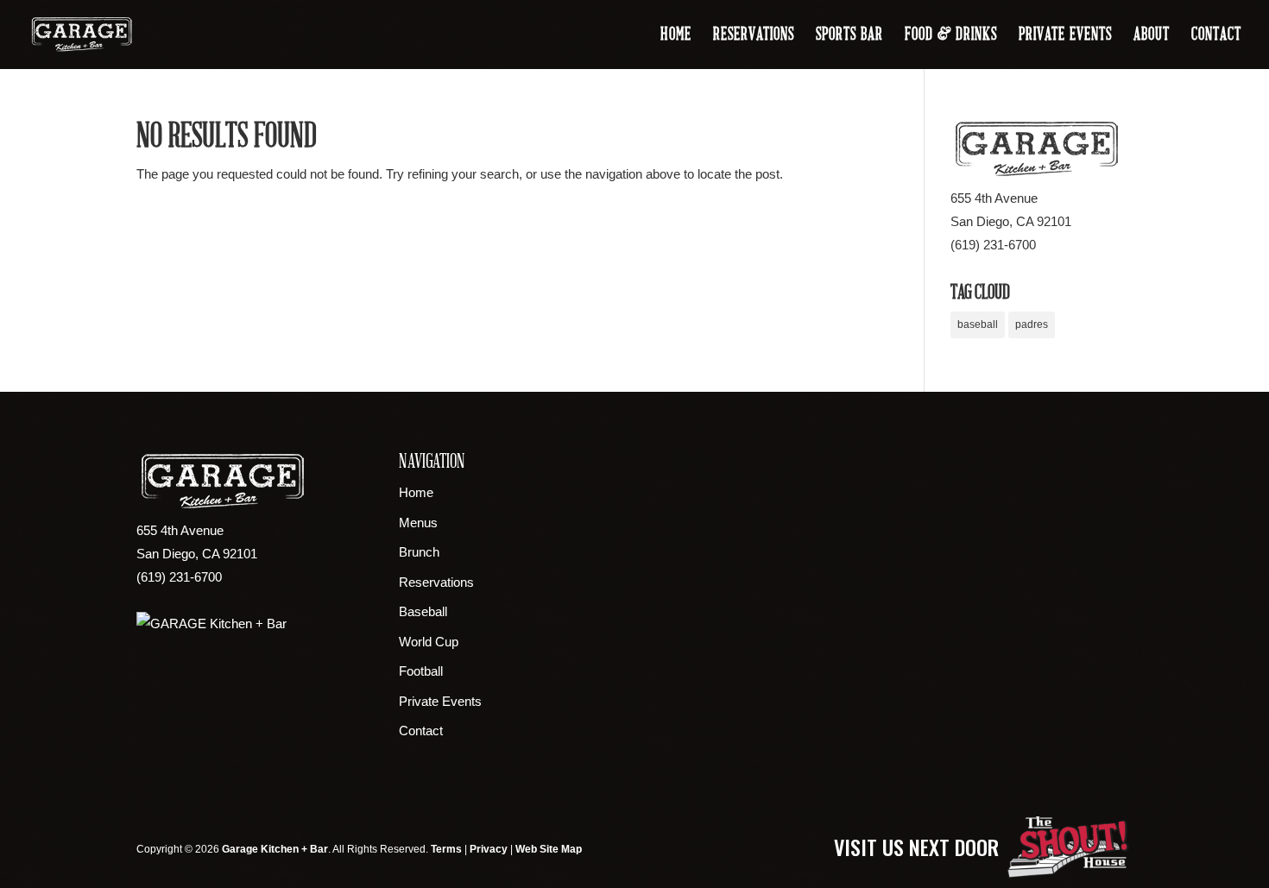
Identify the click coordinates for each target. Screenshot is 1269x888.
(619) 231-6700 (993, 244)
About (1151, 36)
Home (675, 36)
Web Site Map (548, 849)
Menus (418, 522)
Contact (1216, 36)
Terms (446, 849)
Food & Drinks (951, 36)
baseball (977, 324)
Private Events (1065, 36)
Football (421, 671)
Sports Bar (849, 36)
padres (1031, 324)
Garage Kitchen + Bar (275, 849)
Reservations (753, 36)
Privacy (489, 849)
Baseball (423, 611)
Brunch (419, 552)
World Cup (428, 641)
